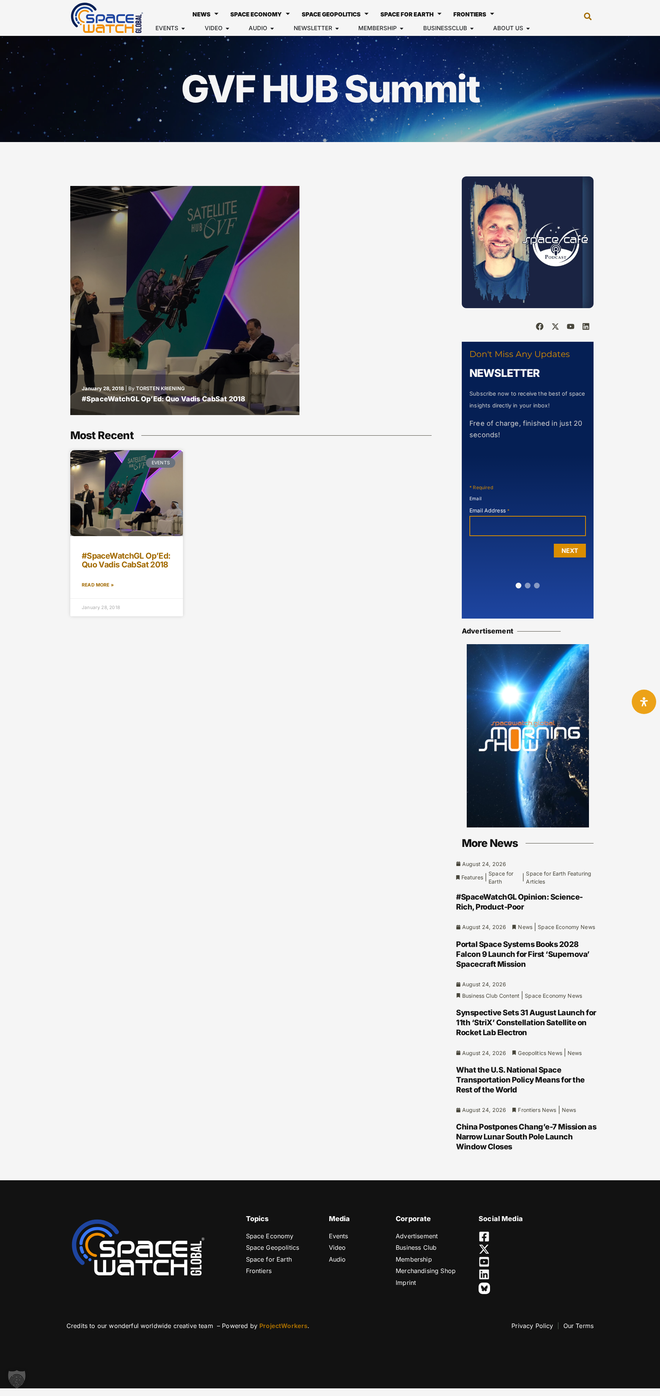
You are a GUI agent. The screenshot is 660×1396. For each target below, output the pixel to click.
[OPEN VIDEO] (227, 28)
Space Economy (256, 14)
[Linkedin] (586, 326)
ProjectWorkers (283, 1326)
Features (472, 877)
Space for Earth (407, 14)
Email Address (489, 510)
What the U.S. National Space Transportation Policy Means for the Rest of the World (520, 1079)
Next (569, 550)
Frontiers (469, 14)
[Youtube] (570, 326)
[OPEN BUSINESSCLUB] (472, 28)
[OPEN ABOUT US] (528, 28)
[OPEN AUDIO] (272, 28)
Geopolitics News (540, 1053)
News (201, 14)
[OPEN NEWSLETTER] (337, 28)
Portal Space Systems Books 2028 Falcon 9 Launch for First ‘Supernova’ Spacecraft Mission (523, 954)
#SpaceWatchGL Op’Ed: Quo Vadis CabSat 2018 (163, 399)
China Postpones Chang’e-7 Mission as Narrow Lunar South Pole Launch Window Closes (526, 1136)
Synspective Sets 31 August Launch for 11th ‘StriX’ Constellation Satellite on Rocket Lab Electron (526, 1022)
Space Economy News (566, 927)
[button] (584, 18)
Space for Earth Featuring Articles (558, 877)
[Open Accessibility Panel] (644, 702)
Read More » (98, 585)
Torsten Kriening (160, 388)
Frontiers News (537, 1110)
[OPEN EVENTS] (183, 28)
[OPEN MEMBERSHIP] (401, 28)
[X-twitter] (555, 326)
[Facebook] (539, 326)
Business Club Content (490, 995)
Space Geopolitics (331, 14)
